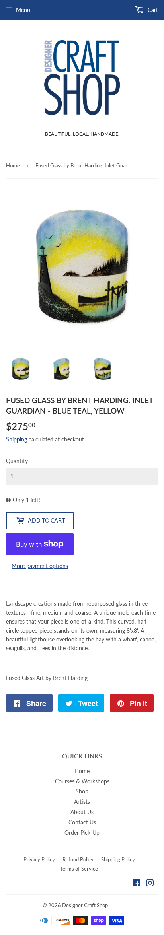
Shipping (16, 439)
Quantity (17, 460)
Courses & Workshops (82, 781)
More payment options (40, 565)
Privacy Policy (39, 859)
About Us (82, 812)
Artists (82, 801)
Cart (152, 9)
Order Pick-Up (82, 832)
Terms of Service (79, 868)
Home (13, 165)
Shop (82, 791)
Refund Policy (78, 859)
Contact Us (82, 822)
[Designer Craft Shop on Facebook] (136, 884)
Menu (23, 9)
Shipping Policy (118, 859)
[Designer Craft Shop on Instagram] (150, 884)
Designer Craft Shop (85, 905)
